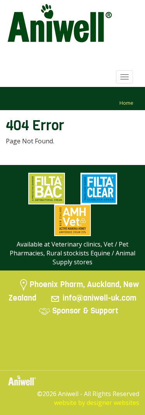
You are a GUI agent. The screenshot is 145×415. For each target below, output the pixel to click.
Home (126, 102)
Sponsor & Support (85, 310)
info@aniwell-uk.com (99, 298)
